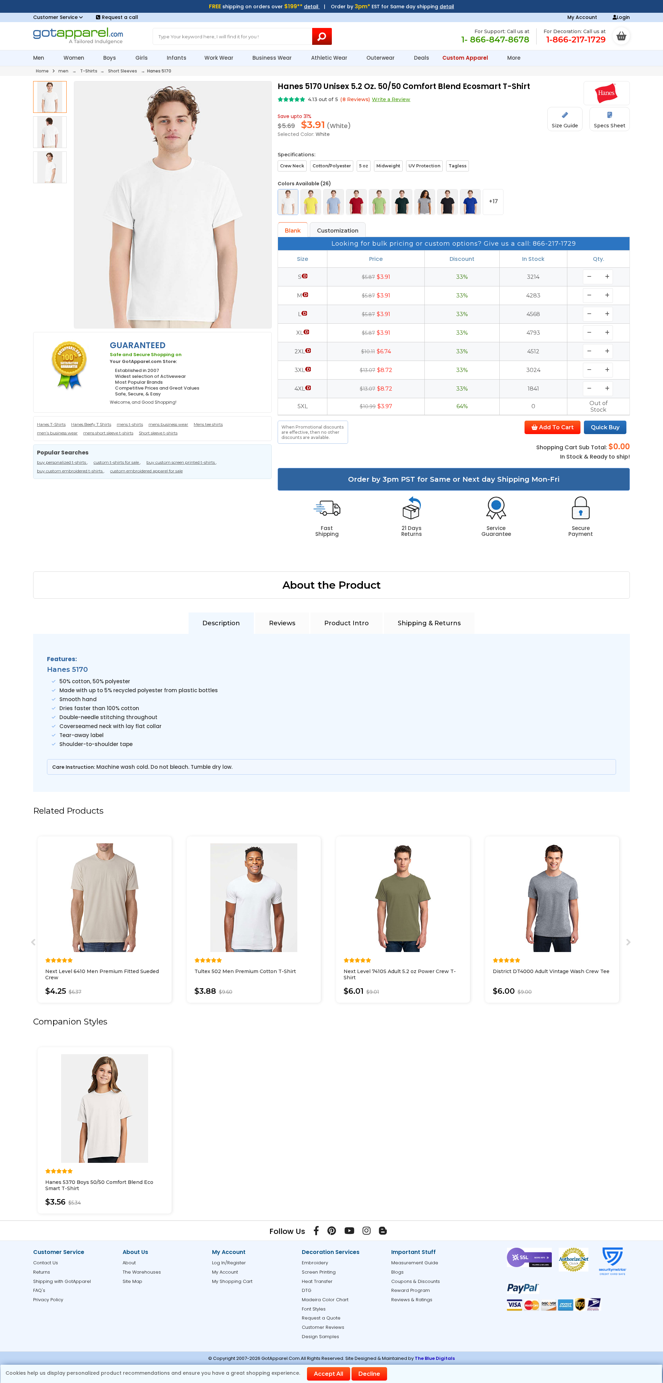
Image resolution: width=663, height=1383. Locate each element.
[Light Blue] (334, 202)
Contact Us (45, 1262)
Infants (176, 57)
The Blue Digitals (435, 1358)
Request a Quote (321, 1318)
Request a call (120, 17)
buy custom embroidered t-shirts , (71, 470)
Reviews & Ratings (411, 1299)
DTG (306, 1290)
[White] (288, 202)
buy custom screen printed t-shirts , (181, 462)
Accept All (328, 1374)
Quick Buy (605, 427)
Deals (421, 57)
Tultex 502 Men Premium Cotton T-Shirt (245, 971)
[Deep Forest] (402, 202)
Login (623, 17)
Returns (41, 1272)
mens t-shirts (130, 424)
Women (75, 57)
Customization (337, 230)
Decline (369, 1374)
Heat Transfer (317, 1281)
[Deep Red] (356, 202)
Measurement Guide (414, 1262)
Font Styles (314, 1309)
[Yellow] (311, 202)
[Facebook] (316, 1232)
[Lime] (379, 202)
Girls (142, 57)
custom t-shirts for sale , (117, 462)
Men (39, 57)
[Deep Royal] (470, 202)
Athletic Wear (330, 57)
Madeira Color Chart (325, 1299)
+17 (493, 201)
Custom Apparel (465, 57)
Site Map (132, 1281)
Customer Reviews (323, 1327)
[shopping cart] (621, 36)
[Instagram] (367, 1232)
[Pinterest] (331, 1232)
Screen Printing (319, 1272)
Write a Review (391, 99)
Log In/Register (229, 1262)
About (129, 1262)
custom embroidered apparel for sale (146, 470)
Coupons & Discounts (415, 1281)
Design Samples (320, 1336)
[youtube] (349, 1232)
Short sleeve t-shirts (158, 432)
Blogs (397, 1272)
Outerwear (381, 57)
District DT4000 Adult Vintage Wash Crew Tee (551, 971)
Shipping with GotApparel (62, 1281)
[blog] (383, 1232)
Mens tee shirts (208, 424)
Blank (293, 230)
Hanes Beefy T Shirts (91, 424)
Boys (110, 57)
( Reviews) (355, 99)
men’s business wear (57, 432)
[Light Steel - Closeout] (425, 202)
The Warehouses (142, 1272)
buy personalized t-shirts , (62, 462)
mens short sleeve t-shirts (108, 432)
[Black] (448, 202)
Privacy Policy (48, 1299)
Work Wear (219, 57)
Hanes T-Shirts (51, 424)
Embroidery (315, 1262)
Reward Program (410, 1290)
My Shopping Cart (232, 1281)
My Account (582, 17)
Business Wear (272, 57)
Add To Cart (556, 427)
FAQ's (39, 1290)
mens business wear (168, 424)
